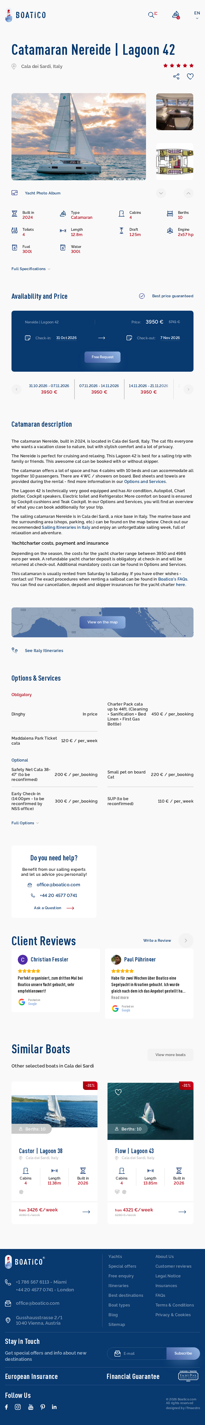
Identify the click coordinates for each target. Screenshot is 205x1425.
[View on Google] (23, 960)
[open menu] (152, 14)
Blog (113, 1314)
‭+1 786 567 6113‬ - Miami (41, 1282)
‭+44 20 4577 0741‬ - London (45, 1289)
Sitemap (116, 1324)
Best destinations (125, 1295)
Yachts (115, 1256)
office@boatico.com (58, 884)
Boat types (119, 1305)
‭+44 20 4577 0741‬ (58, 895)
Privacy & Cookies (173, 1314)
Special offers (122, 1266)
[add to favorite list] (22, 1092)
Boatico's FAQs (173, 579)
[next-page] (189, 193)
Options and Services (145, 481)
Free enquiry (121, 1276)
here (180, 584)
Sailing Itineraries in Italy (66, 527)
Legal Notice (168, 1276)
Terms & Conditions (175, 1305)
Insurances (166, 1285)
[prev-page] (161, 193)
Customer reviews (174, 1266)
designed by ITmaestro (183, 1408)
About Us (165, 1256)
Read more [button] (26, 997)
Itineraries (118, 1285)
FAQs (161, 1295)
